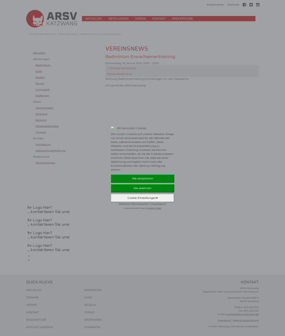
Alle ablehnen (142, 188)
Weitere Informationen (134, 204)
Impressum (158, 204)
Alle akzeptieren (142, 178)
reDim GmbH (155, 208)
